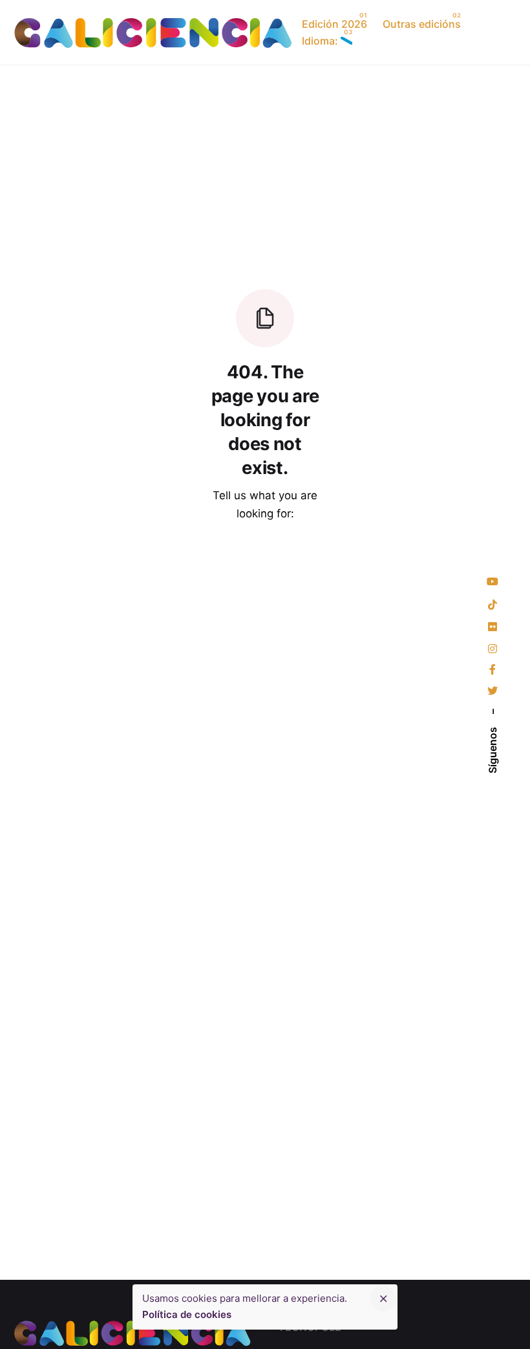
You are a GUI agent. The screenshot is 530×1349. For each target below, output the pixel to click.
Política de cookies (186, 1314)
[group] (422, 24)
